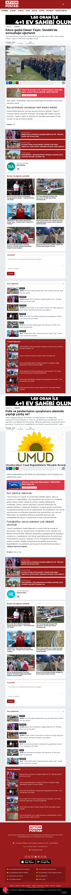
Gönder (10, 273)
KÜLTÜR (52, 885)
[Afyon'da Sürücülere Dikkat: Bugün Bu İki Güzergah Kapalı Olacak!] (50, 235)
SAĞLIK (34, 11)
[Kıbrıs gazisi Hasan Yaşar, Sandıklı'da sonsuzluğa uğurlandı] (35, 63)
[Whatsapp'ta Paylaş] (13, 82)
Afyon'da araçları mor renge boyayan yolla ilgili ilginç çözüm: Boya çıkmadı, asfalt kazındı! (49, 222)
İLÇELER (58, 885)
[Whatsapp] (42, 856)
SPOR (28, 11)
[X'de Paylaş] (10, 82)
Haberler (8, 26)
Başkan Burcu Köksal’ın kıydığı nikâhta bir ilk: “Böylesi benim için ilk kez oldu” (40, 300)
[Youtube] (35, 856)
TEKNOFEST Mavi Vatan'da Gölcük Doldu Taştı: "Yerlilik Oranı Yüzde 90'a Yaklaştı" (20, 222)
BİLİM (21, 322)
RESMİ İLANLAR (61, 11)
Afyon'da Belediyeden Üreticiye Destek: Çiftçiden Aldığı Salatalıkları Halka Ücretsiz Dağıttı (19, 246)
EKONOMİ (49, 11)
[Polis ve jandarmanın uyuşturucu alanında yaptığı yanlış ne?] (35, 448)
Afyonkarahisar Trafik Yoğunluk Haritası (49, 872)
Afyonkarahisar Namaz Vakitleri (18, 872)
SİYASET (13, 11)
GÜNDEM (4, 11)
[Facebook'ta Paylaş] (7, 82)
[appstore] (27, 862)
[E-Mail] (18, 169)
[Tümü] (63, 283)
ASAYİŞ (20, 11)
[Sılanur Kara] (11, 594)
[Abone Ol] (63, 82)
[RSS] (45, 856)
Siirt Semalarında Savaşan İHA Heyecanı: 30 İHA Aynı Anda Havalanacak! (46, 198)
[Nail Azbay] (11, 166)
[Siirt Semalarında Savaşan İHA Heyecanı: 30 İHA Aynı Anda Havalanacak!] (50, 187)
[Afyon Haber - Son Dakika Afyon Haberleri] (11, 4)
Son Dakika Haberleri (15, 879)
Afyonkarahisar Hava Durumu (47, 869)
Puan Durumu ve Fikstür (16, 876)
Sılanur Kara (21, 593)
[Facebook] (26, 856)
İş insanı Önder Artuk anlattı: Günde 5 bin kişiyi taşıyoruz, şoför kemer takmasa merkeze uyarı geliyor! (41, 309)
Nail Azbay (21, 165)
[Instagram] (32, 856)
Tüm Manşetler (42, 876)
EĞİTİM (41, 11)
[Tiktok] (38, 856)
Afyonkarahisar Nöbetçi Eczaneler (19, 869)
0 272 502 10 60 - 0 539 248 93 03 (36, 846)
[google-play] (43, 862)
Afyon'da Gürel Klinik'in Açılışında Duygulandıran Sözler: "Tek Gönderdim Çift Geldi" (20, 198)
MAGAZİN (23, 296)
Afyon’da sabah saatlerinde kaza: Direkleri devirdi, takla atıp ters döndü (41, 292)
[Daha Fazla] (17, 82)
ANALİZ (11, 885)
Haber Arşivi (42, 879)
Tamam (64, 892)
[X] (29, 856)
